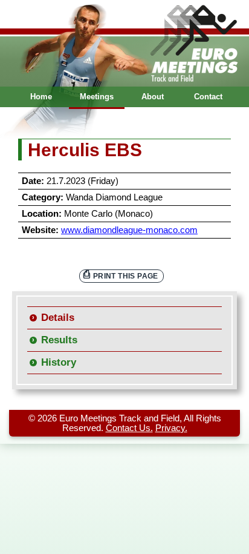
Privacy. (171, 428)
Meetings (97, 96)
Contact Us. (129, 428)
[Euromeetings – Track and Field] (124, 43)
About (152, 96)
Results (59, 340)
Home (41, 96)
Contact (208, 96)
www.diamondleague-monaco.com (129, 230)
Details (57, 317)
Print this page (125, 276)
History (58, 362)
